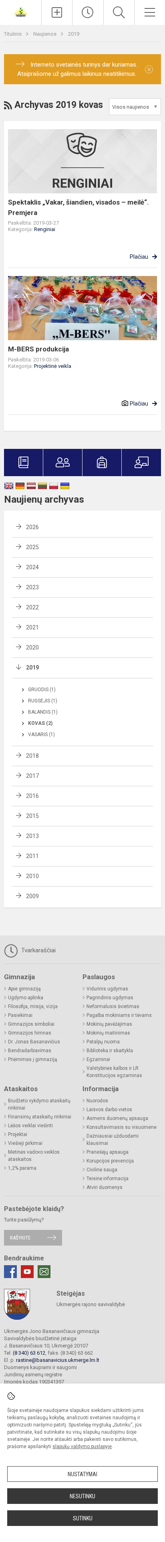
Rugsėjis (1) (42, 701)
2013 (32, 836)
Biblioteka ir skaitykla (110, 1050)
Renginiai (44, 229)
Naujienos (45, 34)
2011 (32, 856)
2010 (32, 876)
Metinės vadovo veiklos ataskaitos (34, 1155)
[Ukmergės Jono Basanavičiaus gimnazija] (21, 11)
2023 (32, 587)
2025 (32, 547)
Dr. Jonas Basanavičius (34, 1042)
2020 (32, 647)
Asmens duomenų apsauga (117, 1118)
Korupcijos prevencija (110, 1161)
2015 (32, 816)
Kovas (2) (40, 723)
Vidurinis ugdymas (107, 989)
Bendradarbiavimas (29, 1050)
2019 (73, 34)
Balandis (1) (43, 712)
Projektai (17, 1134)
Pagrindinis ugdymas (110, 997)
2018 (32, 756)
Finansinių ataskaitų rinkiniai (39, 1117)
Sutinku (83, 1518)
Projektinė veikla (52, 366)
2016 (32, 796)
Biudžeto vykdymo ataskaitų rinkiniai (39, 1104)
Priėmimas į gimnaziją (32, 1059)
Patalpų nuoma (103, 1042)
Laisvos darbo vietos (109, 1109)
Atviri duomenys (105, 1187)
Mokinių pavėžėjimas (109, 1024)
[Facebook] (10, 1271)
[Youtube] (27, 1271)
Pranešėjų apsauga (108, 1152)
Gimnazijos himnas (29, 1033)
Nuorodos (97, 1101)
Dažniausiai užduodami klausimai (113, 1139)
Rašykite (20, 1238)
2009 (32, 896)
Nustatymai (82, 1474)
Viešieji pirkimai (25, 1143)
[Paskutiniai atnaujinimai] (87, 12)
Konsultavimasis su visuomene (122, 1127)
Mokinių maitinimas (108, 1033)
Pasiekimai (20, 1015)
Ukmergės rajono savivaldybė (90, 1304)
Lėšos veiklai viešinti (30, 1125)
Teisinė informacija (108, 1178)
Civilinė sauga (102, 1170)
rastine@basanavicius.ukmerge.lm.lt (57, 1360)
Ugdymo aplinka (25, 997)
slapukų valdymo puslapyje (82, 1446)
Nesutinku (82, 1496)
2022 (32, 607)
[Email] (44, 1271)
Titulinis (13, 34)
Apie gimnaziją (24, 989)
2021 (32, 627)
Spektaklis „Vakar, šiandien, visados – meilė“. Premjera (78, 207)
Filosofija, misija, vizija (33, 1006)
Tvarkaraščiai (38, 950)
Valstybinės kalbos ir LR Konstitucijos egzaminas (114, 1071)
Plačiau (139, 257)
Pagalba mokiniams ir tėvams (119, 1015)
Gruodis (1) (42, 689)
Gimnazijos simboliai (31, 1024)
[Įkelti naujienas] (57, 12)
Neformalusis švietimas (113, 1006)
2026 (32, 527)
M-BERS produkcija (38, 349)
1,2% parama (22, 1168)
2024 (32, 567)
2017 (32, 776)
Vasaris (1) (41, 734)
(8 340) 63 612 (29, 1353)
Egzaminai (98, 1059)
